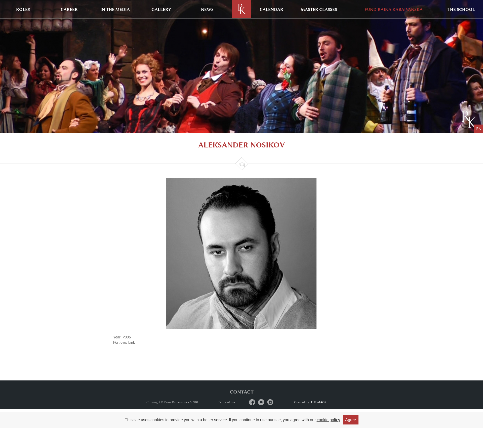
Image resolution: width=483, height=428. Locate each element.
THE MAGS (318, 402)
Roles (23, 9)
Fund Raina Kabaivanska (394, 9)
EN (478, 129)
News (207, 9)
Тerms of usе (226, 402)
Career (69, 9)
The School (461, 9)
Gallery (161, 9)
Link (131, 342)
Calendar (271, 9)
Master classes (319, 9)
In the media (115, 9)
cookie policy (328, 420)
